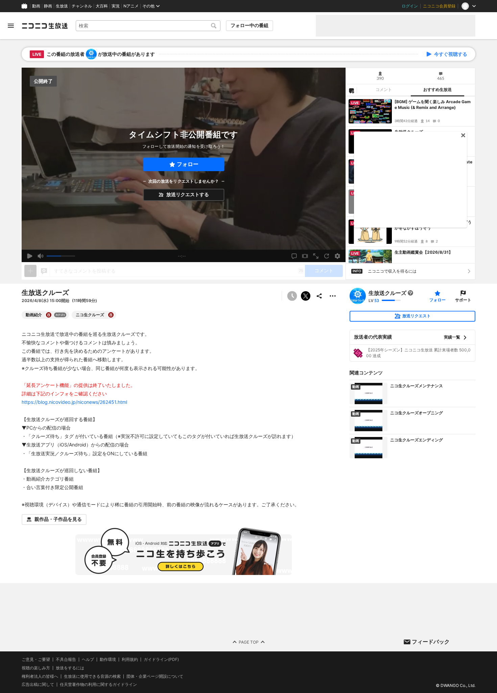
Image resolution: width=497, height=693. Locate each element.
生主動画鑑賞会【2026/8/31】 (424, 252)
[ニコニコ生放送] (45, 26)
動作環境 (108, 659)
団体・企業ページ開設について (154, 676)
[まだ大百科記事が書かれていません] (410, 293)
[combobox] (148, 25)
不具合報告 (66, 659)
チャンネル (82, 6)
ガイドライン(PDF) (161, 659)
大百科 (102, 6)
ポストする (305, 296)
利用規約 (130, 659)
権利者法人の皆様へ (40, 675)
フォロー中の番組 (249, 25)
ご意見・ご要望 (36, 659)
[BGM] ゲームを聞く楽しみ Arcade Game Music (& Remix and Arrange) (433, 104)
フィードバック (431, 641)
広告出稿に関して (38, 684)
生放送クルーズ (387, 293)
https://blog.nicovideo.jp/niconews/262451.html (74, 402)
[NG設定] (351, 90)
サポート (463, 299)
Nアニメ (131, 6)
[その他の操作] (332, 296)
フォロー (187, 164)
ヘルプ (88, 659)
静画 (48, 6)
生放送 (62, 6)
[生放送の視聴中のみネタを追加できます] (30, 271)
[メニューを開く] (11, 25)
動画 (36, 6)
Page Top (249, 641)
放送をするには (70, 668)
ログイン (410, 6)
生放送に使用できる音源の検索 (92, 676)
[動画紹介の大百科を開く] (48, 315)
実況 (116, 6)
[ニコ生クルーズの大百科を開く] (111, 315)
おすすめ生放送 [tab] (437, 89)
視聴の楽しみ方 (36, 667)
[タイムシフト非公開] (292, 296)
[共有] (319, 296)
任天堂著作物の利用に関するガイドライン (98, 685)
